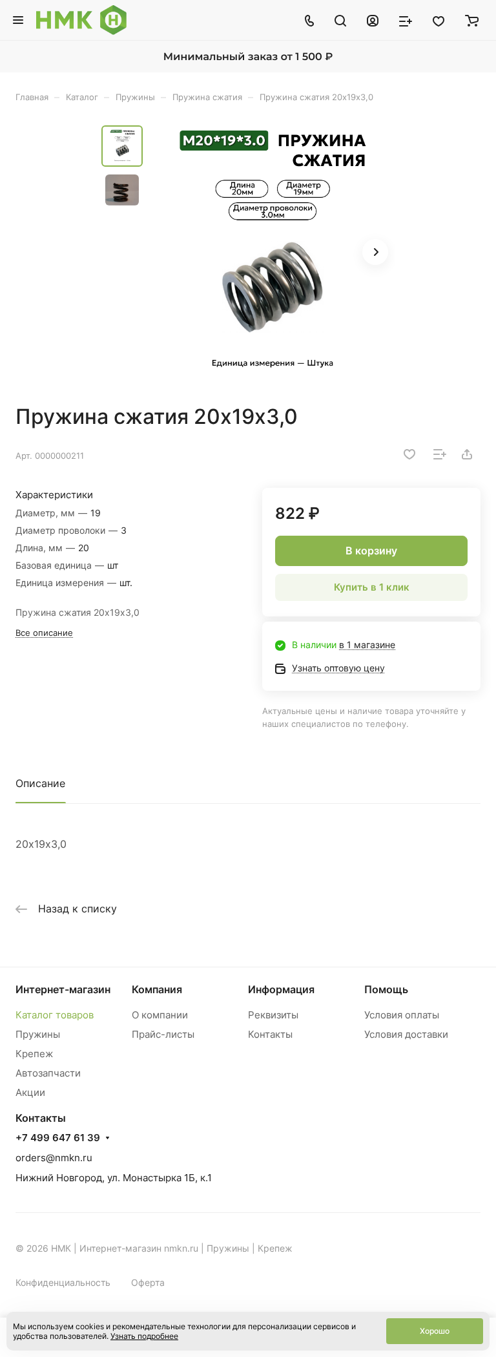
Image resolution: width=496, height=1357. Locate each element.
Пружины (38, 1034)
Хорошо (435, 1331)
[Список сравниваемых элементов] (405, 20)
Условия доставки (406, 1034)
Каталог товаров (55, 1015)
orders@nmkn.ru (54, 1158)
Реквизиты (273, 1015)
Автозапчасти (48, 1073)
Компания (157, 989)
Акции (30, 1092)
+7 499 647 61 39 (58, 1138)
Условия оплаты (401, 1015)
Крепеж (34, 1053)
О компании (160, 1015)
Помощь (386, 989)
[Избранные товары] (438, 20)
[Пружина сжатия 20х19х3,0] (272, 253)
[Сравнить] (439, 454)
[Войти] (372, 20)
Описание (40, 783)
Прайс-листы (163, 1034)
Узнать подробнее (144, 1336)
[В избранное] (409, 454)
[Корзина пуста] (472, 20)
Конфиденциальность (63, 1282)
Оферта (148, 1282)
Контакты (270, 1034)
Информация (281, 989)
